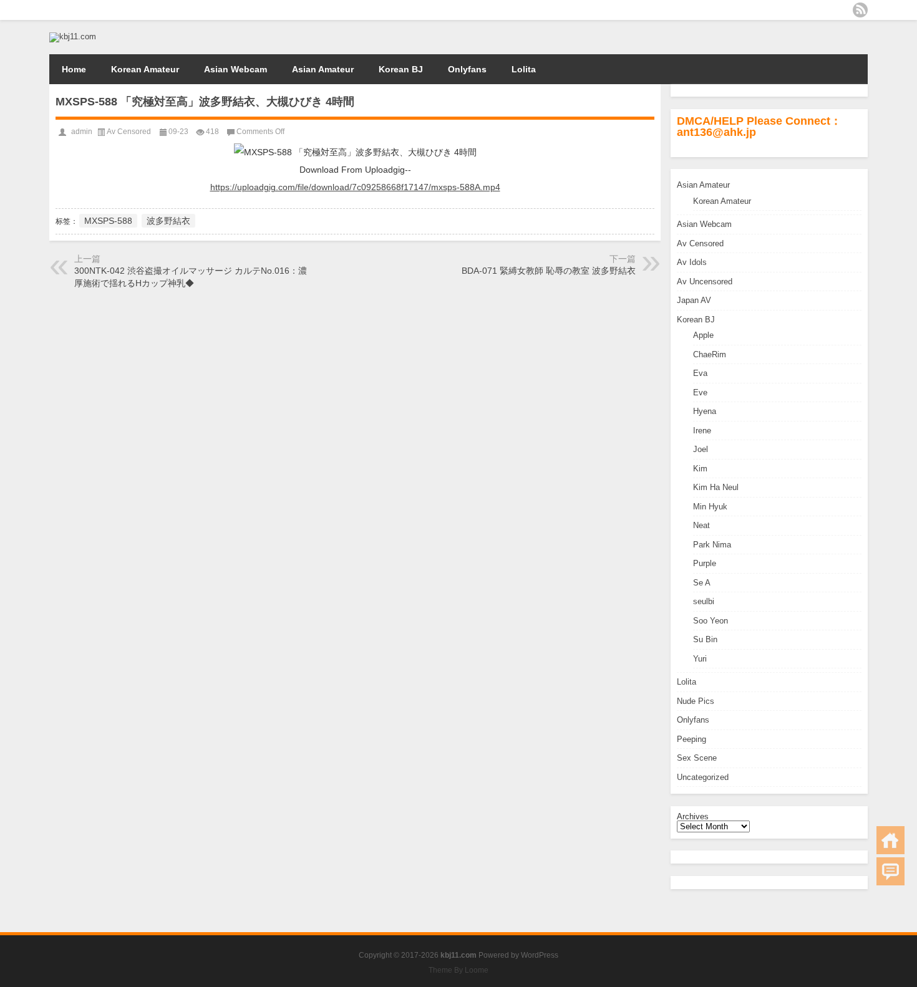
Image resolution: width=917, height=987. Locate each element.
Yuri (700, 658)
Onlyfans (467, 69)
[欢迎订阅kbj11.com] (860, 9)
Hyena (704, 411)
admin (81, 131)
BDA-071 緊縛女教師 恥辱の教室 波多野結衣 (549, 271)
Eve (700, 392)
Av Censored (700, 243)
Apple (703, 335)
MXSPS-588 (108, 221)
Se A (702, 582)
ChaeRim (709, 354)
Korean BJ (401, 69)
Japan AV (694, 300)
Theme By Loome (458, 970)
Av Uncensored (704, 281)
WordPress (539, 955)
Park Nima (712, 544)
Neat (701, 525)
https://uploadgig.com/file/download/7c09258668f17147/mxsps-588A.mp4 (355, 187)
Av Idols (692, 262)
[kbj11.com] (72, 36)
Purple (704, 563)
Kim (700, 468)
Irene (702, 430)
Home (74, 69)
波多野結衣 (168, 221)
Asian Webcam (235, 69)
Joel (700, 449)
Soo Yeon (710, 620)
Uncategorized (703, 777)
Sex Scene (697, 758)
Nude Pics (695, 701)
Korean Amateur (145, 69)
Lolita (524, 69)
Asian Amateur (323, 69)
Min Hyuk (710, 506)
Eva (700, 373)
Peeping (691, 739)
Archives (693, 816)
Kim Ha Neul (716, 487)
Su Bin (705, 639)
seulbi (703, 601)
